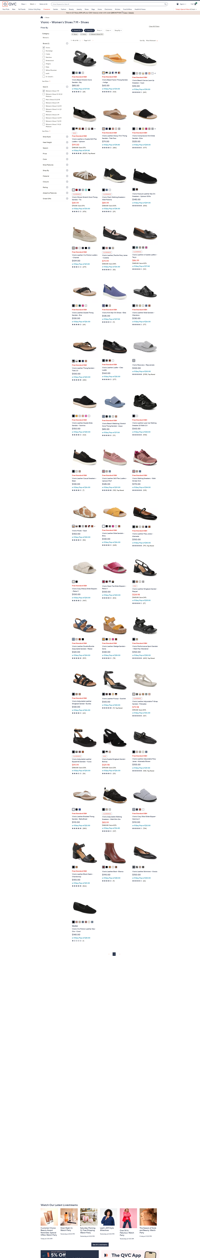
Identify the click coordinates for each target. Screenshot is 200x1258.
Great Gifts (47, 198)
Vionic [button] (84, 34)
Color (45, 159)
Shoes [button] (75, 34)
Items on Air (44, 4)
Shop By (46, 170)
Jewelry (79, 9)
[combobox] (107, 4)
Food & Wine (127, 9)
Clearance (46, 9)
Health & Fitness (140, 9)
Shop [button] (23, 4)
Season (45, 148)
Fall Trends (21, 9)
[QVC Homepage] (42, 17)
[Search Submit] (166, 4)
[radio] (73, 73)
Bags (93, 9)
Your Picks (5, 9)
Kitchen (117, 9)
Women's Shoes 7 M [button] (96, 34)
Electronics (108, 9)
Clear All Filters (154, 26)
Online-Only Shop (34, 9)
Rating (45, 187)
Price (45, 153)
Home (100, 9)
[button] (178, 4)
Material (46, 176)
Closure (46, 182)
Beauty (71, 9)
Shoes (87, 9)
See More (45, 81)
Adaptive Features (50, 193)
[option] (100, 12)
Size (45, 87)
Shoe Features (48, 165)
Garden (55, 9)
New (13, 9)
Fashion (63, 9)
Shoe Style (47, 137)
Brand (46, 43)
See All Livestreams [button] (100, 1245)
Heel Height (47, 142)
